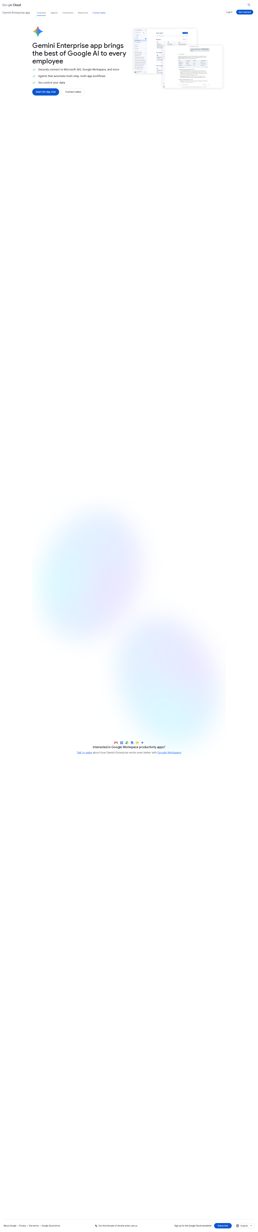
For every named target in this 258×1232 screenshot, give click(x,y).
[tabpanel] (129, 457)
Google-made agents (51, 255)
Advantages (93, 121)
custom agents (95, 259)
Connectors (67, 12)
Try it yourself (50, 687)
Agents (54, 12)
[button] (178, 168)
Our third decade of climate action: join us (118, 1226)
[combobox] (244, 1225)
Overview (41, 12)
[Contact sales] (73, 92)
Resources (83, 12)
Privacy (22, 1226)
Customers (165, 121)
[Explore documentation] (78, 1138)
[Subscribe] (223, 1225)
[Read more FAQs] (45, 1138)
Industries (146, 121)
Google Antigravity (123, 610)
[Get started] (244, 12)
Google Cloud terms (51, 1226)
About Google (10, 1226)
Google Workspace (169, 752)
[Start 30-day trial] (45, 92)
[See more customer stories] (129, 997)
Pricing (129, 121)
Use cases (113, 121)
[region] (129, 626)
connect (148, 173)
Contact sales (99, 12)
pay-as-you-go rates (179, 596)
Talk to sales (84, 752)
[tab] (77, 413)
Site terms (34, 1226)
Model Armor (193, 335)
